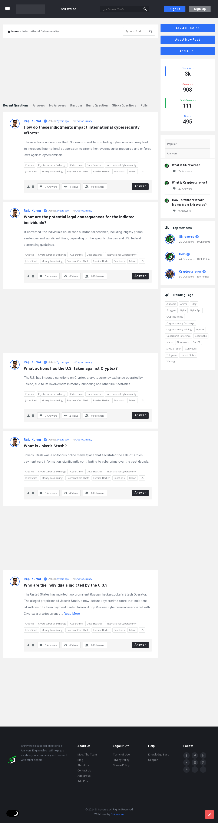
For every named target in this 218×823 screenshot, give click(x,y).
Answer (140, 186)
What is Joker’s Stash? (45, 445)
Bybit (183, 310)
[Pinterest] (203, 762)
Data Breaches (94, 165)
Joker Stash (31, 171)
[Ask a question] (209, 814)
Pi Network (183, 342)
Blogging (171, 310)
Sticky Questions (124, 105)
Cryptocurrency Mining (179, 329)
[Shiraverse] (36, 9)
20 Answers (185, 188)
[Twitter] (195, 755)
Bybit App (195, 310)
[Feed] (186, 769)
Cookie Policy (121, 765)
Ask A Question (187, 28)
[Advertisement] (80, 71)
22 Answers (185, 171)
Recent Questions (16, 105)
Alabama (171, 303)
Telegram (171, 355)
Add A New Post (187, 39)
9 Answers (184, 211)
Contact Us (84, 770)
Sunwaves (190, 348)
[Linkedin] (203, 755)
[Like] (28, 186)
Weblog (170, 361)
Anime (183, 303)
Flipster (200, 329)
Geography (201, 335)
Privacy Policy (121, 759)
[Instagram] (195, 762)
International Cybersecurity (121, 165)
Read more (72, 613)
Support (153, 759)
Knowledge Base (158, 754)
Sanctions (119, 171)
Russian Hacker (101, 171)
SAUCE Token (173, 348)
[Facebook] (186, 755)
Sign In (174, 9)
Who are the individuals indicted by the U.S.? (65, 585)
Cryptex (29, 165)
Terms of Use (121, 754)
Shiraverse (68, 9)
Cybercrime (76, 165)
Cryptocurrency (83, 120)
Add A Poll (187, 51)
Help (182, 254)
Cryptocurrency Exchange (52, 165)
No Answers (57, 105)
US (142, 171)
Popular (171, 143)
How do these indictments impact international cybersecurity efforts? (82, 130)
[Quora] (203, 769)
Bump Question (97, 105)
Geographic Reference (178, 335)
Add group (84, 775)
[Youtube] (186, 762)
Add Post (83, 781)
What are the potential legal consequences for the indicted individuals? (80, 219)
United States (188, 355)
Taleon (132, 171)
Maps (169, 342)
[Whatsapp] (195, 769)
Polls (144, 105)
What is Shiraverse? (186, 165)
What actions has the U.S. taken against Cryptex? (71, 368)
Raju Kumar (33, 121)
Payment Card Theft (78, 171)
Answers (39, 105)
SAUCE (196, 342)
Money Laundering (52, 171)
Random (76, 105)
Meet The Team (87, 754)
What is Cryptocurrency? (189, 182)
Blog (194, 303)
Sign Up (200, 9)
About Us (83, 765)
